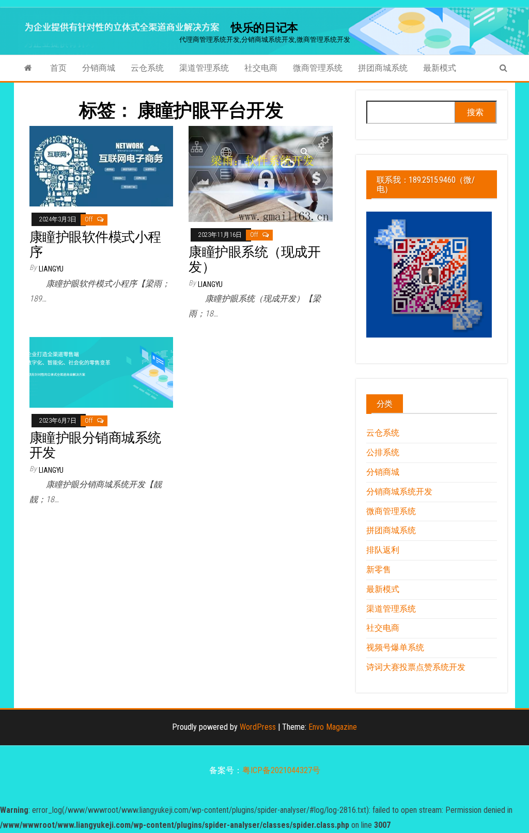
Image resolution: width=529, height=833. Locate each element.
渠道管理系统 (204, 68)
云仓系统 (147, 68)
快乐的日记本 (264, 27)
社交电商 (260, 68)
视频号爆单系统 (395, 647)
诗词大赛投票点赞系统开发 (415, 667)
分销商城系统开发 (399, 491)
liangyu (51, 269)
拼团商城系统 (383, 68)
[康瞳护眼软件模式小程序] (101, 166)
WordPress (258, 727)
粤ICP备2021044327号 (281, 770)
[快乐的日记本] (28, 68)
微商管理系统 (318, 68)
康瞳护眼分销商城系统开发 (95, 445)
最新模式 (439, 68)
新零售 (378, 569)
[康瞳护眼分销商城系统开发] (101, 372)
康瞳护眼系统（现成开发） (254, 259)
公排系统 (382, 452)
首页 (58, 68)
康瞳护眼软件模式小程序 (95, 244)
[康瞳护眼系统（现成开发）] (260, 173)
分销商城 (98, 68)
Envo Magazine (332, 727)
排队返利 (382, 550)
